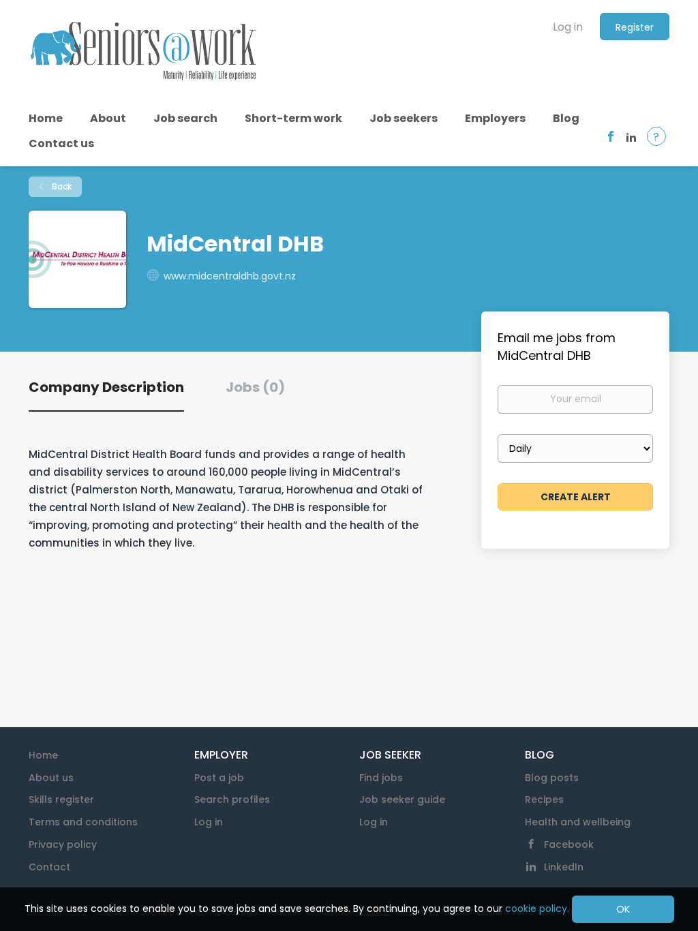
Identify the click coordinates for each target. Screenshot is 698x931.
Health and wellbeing (578, 822)
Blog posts (552, 777)
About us (51, 777)
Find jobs (381, 777)
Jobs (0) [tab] (255, 387)
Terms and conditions (83, 822)
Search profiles (232, 799)
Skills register (61, 799)
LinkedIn (563, 867)
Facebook (569, 844)
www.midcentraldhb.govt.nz (230, 276)
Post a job (219, 777)
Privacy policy (63, 844)
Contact (49, 867)
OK (623, 909)
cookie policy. (537, 908)
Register (635, 27)
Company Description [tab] (106, 387)
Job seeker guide (402, 799)
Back (61, 186)
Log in (568, 27)
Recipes (544, 799)
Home (43, 755)
